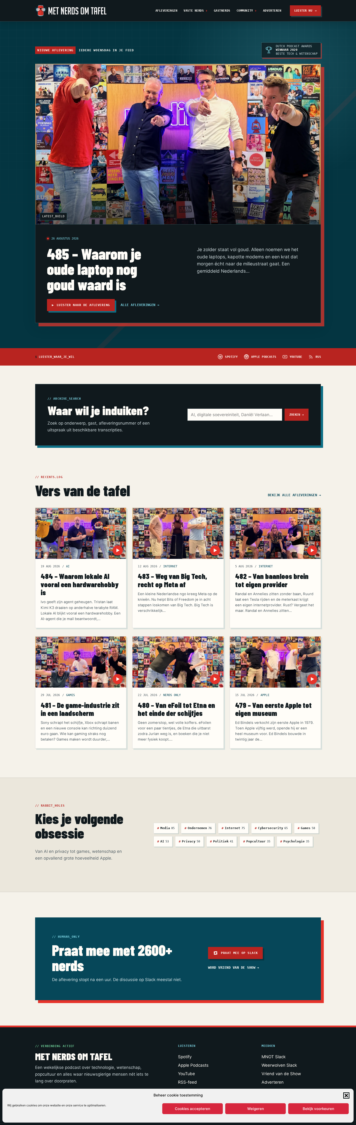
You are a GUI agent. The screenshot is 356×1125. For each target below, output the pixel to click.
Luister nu (305, 10)
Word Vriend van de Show (233, 967)
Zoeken (296, 414)
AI (68, 566)
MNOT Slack (274, 1056)
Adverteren (272, 10)
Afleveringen (166, 10)
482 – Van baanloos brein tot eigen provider (272, 579)
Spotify (185, 1056)
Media (166, 828)
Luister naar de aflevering (81, 305)
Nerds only (172, 695)
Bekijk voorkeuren (318, 1108)
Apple (265, 695)
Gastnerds (222, 10)
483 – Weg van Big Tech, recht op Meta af (172, 579)
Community (245, 10)
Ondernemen (198, 828)
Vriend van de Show (281, 1073)
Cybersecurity (271, 828)
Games (70, 695)
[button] (346, 1095)
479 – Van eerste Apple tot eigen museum (273, 708)
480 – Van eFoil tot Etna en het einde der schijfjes (176, 708)
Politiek (221, 841)
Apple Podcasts (193, 1065)
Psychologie (294, 841)
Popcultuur (256, 841)
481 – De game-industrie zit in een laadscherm (80, 708)
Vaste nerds (194, 10)
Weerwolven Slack (279, 1065)
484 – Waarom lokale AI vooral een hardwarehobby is (80, 584)
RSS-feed (187, 1082)
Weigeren (255, 1108)
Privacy (189, 841)
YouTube (186, 1073)
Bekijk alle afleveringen (294, 495)
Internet (170, 566)
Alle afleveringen (140, 305)
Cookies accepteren (192, 1108)
